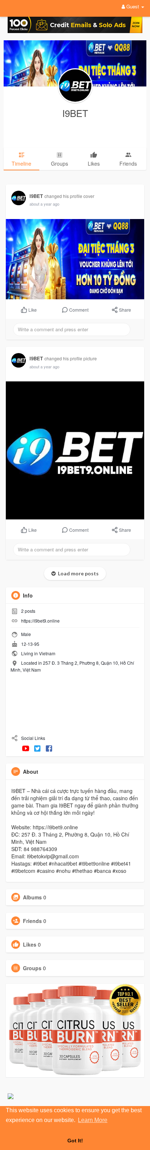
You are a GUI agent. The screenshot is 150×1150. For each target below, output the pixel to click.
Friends (32, 921)
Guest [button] (133, 6)
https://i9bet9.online (40, 620)
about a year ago (44, 204)
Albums (32, 897)
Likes (29, 944)
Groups (32, 968)
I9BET (75, 113)
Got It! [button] (75, 1140)
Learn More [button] (92, 1120)
